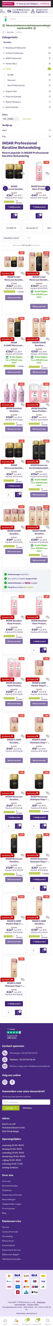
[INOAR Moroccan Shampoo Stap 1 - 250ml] (39, 781)
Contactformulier (10, 1231)
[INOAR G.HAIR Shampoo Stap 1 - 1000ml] (14, 967)
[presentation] (10, 494)
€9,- (5, 119)
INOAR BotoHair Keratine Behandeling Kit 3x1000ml (14, 410)
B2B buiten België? (10, 1254)
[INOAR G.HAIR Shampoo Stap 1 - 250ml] (39, 724)
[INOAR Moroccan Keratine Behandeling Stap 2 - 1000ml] (14, 843)
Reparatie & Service (11, 1250)
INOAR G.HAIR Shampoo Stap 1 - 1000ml (14, 984)
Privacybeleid (8, 1208)
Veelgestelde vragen (11, 1204)
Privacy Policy (33, 1304)
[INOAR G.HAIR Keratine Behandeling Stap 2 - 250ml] (14, 724)
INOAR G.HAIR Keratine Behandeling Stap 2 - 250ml (14, 741)
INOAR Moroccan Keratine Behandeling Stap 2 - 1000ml (14, 860)
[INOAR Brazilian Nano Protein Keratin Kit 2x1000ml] (14, 667)
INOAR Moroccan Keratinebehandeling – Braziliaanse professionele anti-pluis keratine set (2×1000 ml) (39, 466)
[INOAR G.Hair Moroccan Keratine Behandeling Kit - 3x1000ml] (39, 261)
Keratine (7, 42)
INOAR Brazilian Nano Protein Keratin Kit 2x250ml (39, 410)
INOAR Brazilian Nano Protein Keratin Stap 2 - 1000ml (14, 622)
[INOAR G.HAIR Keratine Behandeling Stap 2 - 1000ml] (39, 905)
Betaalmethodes (10, 1185)
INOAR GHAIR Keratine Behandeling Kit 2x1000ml (39, 344)
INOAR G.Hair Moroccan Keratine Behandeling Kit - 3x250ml (14, 278)
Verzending (7, 1236)
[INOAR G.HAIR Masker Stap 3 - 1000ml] (14, 905)
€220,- (11, 119)
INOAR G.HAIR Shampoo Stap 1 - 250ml (39, 741)
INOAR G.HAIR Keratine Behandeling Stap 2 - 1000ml (39, 922)
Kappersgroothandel (12, 1194)
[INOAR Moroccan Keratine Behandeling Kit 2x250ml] (14, 171)
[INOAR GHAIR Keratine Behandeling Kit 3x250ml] (14, 515)
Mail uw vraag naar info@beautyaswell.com (30, 1066)
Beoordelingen (9, 1199)
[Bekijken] (14, 215)
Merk (4, 130)
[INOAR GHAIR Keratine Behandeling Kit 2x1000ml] (39, 327)
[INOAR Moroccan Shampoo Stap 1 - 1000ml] (39, 843)
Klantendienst (8, 1245)
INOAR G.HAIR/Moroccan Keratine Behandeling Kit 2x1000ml (14, 344)
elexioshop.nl (31, 1313)
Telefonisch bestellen (11, 1259)
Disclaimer (7, 1190)
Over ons (6, 1181)
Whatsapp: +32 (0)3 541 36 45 (23, 1053)
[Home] (3, 32)
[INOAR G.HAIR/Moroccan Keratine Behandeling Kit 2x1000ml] (14, 327)
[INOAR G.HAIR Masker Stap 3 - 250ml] (39, 667)
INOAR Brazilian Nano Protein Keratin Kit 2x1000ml (14, 684)
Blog (4, 1213)
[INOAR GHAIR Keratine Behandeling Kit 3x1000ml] (39, 515)
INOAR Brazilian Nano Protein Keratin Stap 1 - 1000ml (39, 188)
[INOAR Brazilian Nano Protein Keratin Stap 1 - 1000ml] (39, 171)
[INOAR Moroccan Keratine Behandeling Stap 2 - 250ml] (14, 781)
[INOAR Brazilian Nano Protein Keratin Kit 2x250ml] (39, 393)
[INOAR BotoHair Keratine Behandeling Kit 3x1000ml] (14, 393)
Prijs (4, 136)
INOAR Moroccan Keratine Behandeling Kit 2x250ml (14, 188)
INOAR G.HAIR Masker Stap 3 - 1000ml (14, 922)
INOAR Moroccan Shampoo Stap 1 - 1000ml (39, 860)
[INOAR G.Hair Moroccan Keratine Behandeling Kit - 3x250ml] (14, 261)
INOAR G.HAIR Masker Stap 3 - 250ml (39, 684)
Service (5, 1227)
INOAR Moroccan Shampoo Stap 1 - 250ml (39, 798)
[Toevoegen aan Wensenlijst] (22, 173)
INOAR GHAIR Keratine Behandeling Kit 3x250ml (14, 532)
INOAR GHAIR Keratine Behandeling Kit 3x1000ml (39, 532)
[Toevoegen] (18, 494)
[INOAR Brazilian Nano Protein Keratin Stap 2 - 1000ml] (14, 605)
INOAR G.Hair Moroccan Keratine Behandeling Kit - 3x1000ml (39, 278)
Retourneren (8, 1240)
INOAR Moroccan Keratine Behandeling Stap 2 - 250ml (14, 798)
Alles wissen (26, 119)
